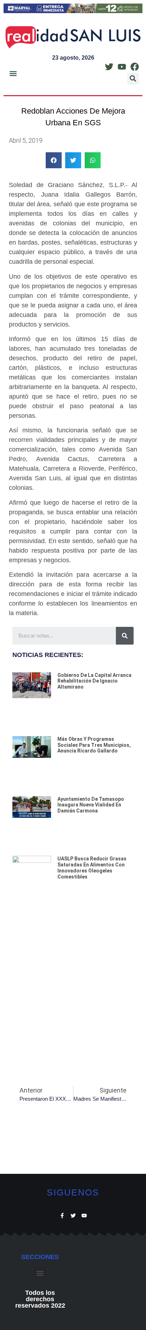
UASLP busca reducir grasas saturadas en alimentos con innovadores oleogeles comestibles (92, 867)
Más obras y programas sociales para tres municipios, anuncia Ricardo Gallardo (94, 745)
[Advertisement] (73, 991)
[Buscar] (125, 636)
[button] (13, 73)
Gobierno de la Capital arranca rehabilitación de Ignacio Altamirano (94, 681)
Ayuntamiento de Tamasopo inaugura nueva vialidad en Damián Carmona (90, 805)
